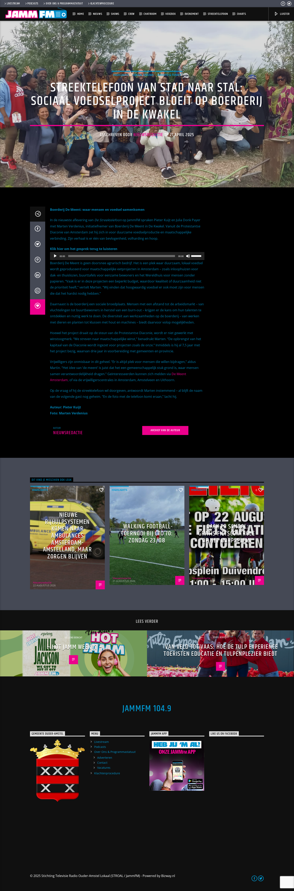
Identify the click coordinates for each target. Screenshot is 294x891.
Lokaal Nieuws (143, 75)
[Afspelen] (55, 256)
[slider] (196, 255)
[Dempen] (188, 256)
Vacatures (103, 767)
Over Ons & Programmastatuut (64, 3)
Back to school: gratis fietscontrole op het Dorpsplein (226, 533)
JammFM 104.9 (147, 709)
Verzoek (170, 13)
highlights (121, 75)
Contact (102, 762)
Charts (241, 13)
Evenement (192, 13)
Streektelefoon (218, 13)
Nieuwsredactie (148, 134)
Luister (284, 13)
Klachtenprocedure (102, 3)
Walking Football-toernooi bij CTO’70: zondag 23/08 (147, 533)
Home (80, 13)
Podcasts (32, 3)
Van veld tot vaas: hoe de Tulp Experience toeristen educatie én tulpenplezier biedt (221, 650)
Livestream (13, 3)
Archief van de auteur (165, 430)
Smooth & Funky (169, 75)
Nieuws (97, 13)
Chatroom (150, 13)
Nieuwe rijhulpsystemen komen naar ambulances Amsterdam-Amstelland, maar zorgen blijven (67, 536)
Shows (115, 13)
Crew (131, 13)
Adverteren (104, 757)
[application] (127, 256)
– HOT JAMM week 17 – (74, 647)
